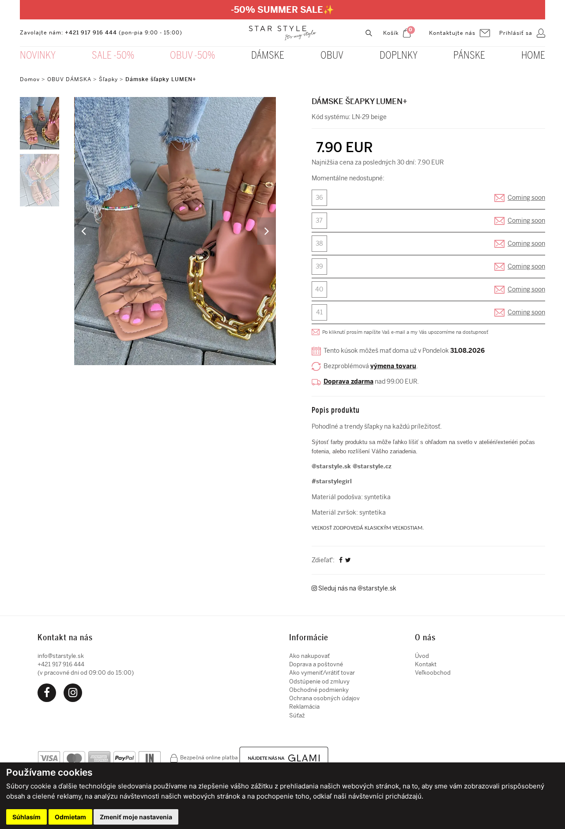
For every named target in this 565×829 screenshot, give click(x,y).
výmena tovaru (393, 366)
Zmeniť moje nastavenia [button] (136, 817)
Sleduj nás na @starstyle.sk (356, 588)
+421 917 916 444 (91, 33)
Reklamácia (304, 706)
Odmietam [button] (70, 817)
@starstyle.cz (372, 466)
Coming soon (526, 198)
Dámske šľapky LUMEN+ (160, 79)
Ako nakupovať (309, 656)
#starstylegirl (332, 481)
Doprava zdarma (348, 381)
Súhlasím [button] (26, 817)
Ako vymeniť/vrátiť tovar (322, 672)
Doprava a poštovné (316, 664)
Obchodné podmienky (319, 690)
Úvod (422, 656)
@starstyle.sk (331, 466)
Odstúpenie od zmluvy (319, 681)
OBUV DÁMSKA (70, 79)
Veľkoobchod (433, 672)
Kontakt (426, 664)
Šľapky (108, 79)
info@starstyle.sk (61, 656)
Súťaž (297, 715)
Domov (30, 79)
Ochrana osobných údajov (324, 698)
